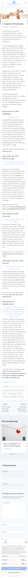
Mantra (20, 393)
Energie (21, 390)
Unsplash (22, 386)
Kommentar (7, 503)
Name (5, 525)
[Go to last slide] (4, 438)
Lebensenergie (12, 393)
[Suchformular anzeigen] (3, 3)
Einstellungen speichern (14, 572)
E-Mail (5, 532)
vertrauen (21, 397)
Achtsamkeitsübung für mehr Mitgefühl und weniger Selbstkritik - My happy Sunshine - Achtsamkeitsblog (14, 473)
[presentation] (14, 433)
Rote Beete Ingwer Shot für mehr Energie (21, 408)
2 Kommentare (13, 27)
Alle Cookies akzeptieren (14, 568)
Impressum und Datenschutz (14, 575)
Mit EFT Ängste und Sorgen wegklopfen (6, 408)
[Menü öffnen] (25, 3)
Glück (4, 393)
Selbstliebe (5, 21)
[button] (26, 542)
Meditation (6, 397)
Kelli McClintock (12, 386)
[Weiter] (24, 438)
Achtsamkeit (6, 390)
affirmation (14, 390)
